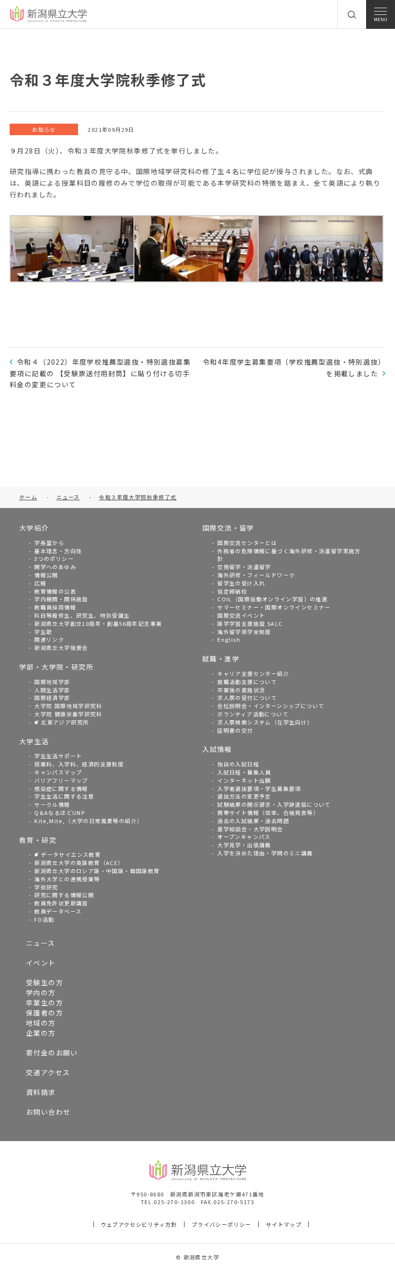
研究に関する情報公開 (64, 895)
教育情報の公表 (55, 591)
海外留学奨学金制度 (244, 632)
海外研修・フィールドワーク (256, 575)
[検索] (351, 14)
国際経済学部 (52, 697)
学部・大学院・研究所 (56, 667)
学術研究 (46, 887)
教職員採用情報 (55, 607)
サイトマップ (284, 1224)
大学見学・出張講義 (244, 845)
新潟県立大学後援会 (61, 647)
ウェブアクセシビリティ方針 (139, 1224)
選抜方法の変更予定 (244, 796)
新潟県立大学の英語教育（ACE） (78, 862)
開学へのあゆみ (55, 567)
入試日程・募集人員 (244, 772)
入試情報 (217, 749)
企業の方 (41, 1033)
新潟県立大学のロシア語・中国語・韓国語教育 (96, 871)
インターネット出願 (244, 780)
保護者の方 (44, 1012)
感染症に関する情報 (61, 788)
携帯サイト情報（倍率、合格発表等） (268, 812)
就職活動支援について (247, 682)
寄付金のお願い (52, 1052)
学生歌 (43, 632)
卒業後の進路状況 (241, 690)
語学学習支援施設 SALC (249, 623)
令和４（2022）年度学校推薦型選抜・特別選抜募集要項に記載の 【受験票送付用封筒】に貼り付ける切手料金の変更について (100, 373)
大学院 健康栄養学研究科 (68, 714)
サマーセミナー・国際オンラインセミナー (274, 607)
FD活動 (44, 919)
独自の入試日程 (238, 764)
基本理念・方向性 (58, 551)
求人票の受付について (247, 697)
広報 (40, 583)
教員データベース (57, 911)
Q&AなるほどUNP (59, 812)
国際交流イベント (241, 615)
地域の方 (41, 1023)
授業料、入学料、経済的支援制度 (79, 764)
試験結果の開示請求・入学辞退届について (274, 804)
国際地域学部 (52, 682)
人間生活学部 (52, 690)
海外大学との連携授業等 (67, 879)
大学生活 (34, 741)
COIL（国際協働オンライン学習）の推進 (272, 599)
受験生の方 (44, 982)
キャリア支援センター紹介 (253, 673)
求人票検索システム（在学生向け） (265, 722)
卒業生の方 (44, 1002)
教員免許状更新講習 (61, 903)
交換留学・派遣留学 (244, 567)
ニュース (40, 943)
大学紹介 (34, 528)
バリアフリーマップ (61, 780)
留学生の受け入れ (241, 583)
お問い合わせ (48, 1112)
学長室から (49, 543)
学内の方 (41, 992)
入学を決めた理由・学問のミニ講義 (265, 853)
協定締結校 (232, 591)
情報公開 (46, 575)
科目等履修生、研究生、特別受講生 (82, 615)
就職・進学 (220, 658)
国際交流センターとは (247, 543)
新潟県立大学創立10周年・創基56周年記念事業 (98, 623)
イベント (41, 962)
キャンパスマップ (58, 772)
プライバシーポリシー (221, 1224)
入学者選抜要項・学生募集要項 (259, 788)
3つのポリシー (54, 558)
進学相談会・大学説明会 (250, 829)
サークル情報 (52, 804)
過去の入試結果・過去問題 (253, 821)
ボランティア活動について (253, 714)
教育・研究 (37, 840)
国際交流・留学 (228, 528)
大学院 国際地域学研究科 (68, 706)
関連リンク (49, 639)
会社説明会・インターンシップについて (270, 706)
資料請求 (41, 1092)
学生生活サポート (58, 756)
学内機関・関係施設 (61, 599)
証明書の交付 (235, 730)
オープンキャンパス (244, 836)
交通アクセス (48, 1072)
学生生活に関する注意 (64, 796)
